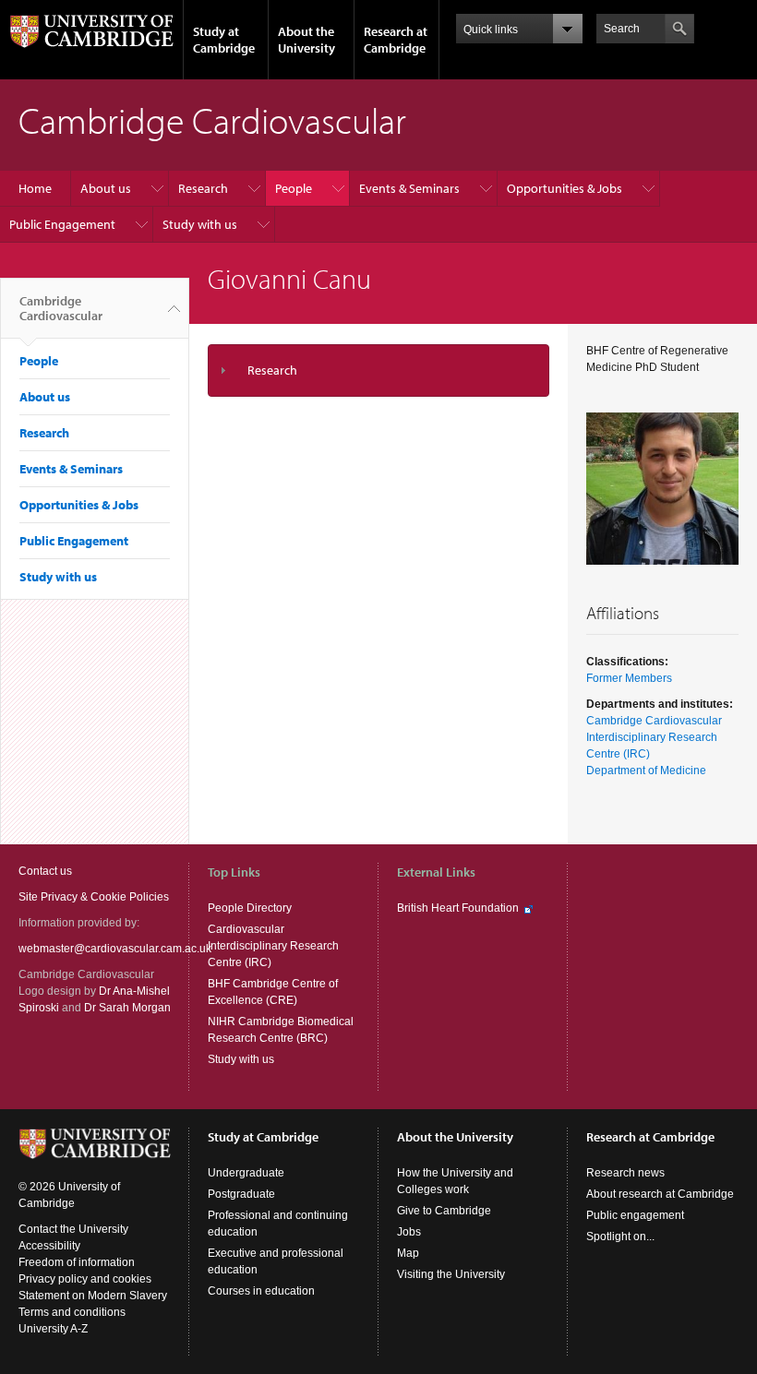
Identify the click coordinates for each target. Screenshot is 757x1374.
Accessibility (49, 1245)
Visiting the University (451, 1274)
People (293, 188)
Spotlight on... (620, 1236)
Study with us (199, 224)
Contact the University (73, 1229)
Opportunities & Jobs (564, 188)
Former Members (629, 678)
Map (408, 1253)
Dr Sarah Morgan (127, 1007)
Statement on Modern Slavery (92, 1295)
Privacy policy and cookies (84, 1278)
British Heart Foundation (458, 908)
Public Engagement (62, 224)
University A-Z (53, 1328)
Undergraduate (246, 1172)
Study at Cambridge (224, 39)
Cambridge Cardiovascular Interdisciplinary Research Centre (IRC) (654, 737)
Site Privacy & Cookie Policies (93, 896)
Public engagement (635, 1215)
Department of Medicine (646, 770)
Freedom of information (76, 1262)
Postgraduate (241, 1194)
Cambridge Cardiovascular (60, 308)
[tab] (378, 370)
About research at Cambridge (660, 1194)
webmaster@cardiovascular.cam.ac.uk (114, 948)
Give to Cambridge (444, 1210)
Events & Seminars (409, 188)
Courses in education (261, 1290)
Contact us (45, 871)
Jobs (409, 1231)
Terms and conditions (72, 1312)
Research (203, 188)
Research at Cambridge (395, 39)
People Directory (250, 908)
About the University (306, 39)
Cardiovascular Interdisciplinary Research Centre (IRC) (273, 946)
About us (105, 188)
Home (35, 188)
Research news (625, 1172)
